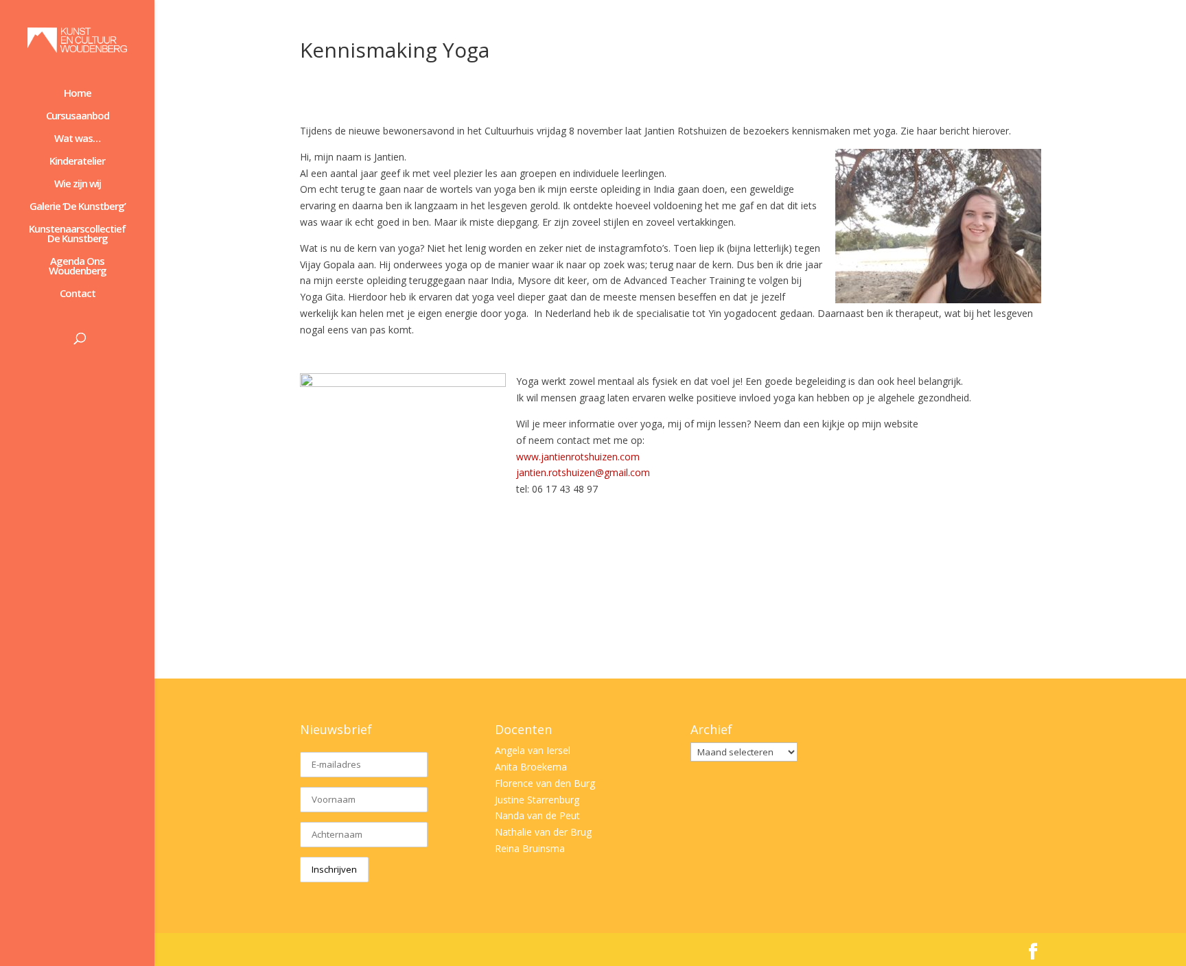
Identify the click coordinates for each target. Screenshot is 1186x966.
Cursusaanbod (77, 116)
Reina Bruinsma (530, 848)
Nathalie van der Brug (543, 831)
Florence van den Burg (545, 783)
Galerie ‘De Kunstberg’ (78, 207)
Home (77, 93)
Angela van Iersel (532, 750)
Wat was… (77, 139)
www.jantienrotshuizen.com (578, 456)
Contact (77, 294)
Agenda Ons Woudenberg (77, 266)
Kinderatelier (77, 161)
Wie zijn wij (77, 184)
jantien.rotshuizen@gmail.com (583, 472)
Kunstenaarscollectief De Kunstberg (77, 234)
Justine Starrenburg (537, 799)
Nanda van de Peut (537, 815)
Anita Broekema (531, 766)
